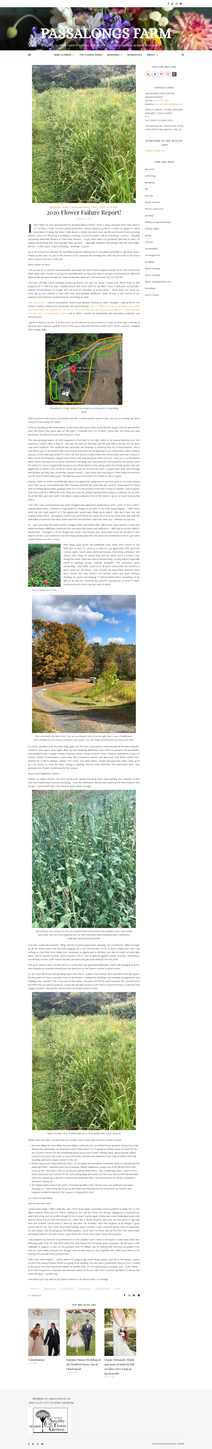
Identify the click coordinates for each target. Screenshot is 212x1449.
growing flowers (84, 1289)
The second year (36, 302)
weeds (117, 1289)
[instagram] (177, 3)
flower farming (50, 1289)
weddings (150, 261)
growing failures (67, 1289)
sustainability (151, 248)
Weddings (113, 54)
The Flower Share (90, 54)
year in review (109, 207)
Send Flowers (62, 54)
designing (149, 182)
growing (55, 207)
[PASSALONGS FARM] (106, 28)
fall (146, 188)
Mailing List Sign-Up (154, 150)
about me (149, 169)
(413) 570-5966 (161, 100)
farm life (149, 195)
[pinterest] (181, 3)
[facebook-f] (168, 3)
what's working (152, 268)
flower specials (152, 202)
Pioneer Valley (152, 228)
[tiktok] (172, 3)
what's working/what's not (80, 207)
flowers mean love (154, 208)
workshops (150, 288)
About (151, 54)
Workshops (134, 54)
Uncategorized (152, 255)
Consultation (36, 1360)
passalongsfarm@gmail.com (169, 104)
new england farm (103, 1289)
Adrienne (36, 1295)
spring (148, 235)
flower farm (35, 1289)
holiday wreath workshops (158, 222)
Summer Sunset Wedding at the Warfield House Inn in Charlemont (83, 1364)
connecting (150, 175)
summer (149, 241)
